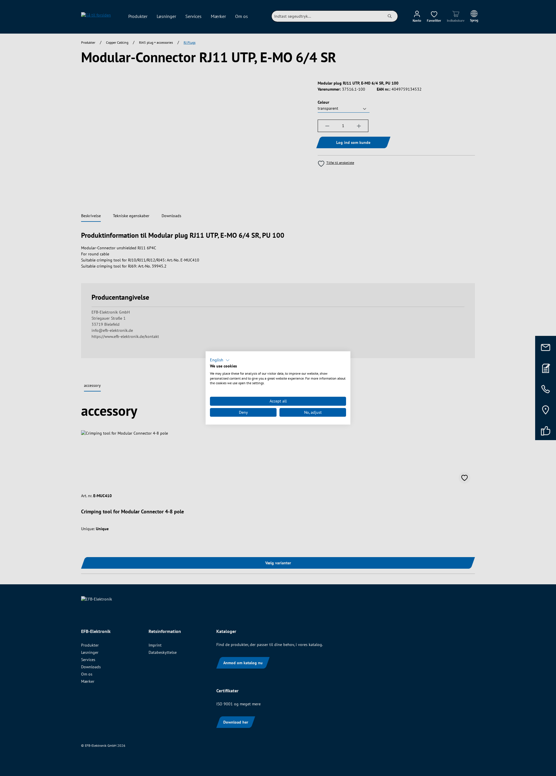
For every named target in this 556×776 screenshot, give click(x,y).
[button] (220, 360)
